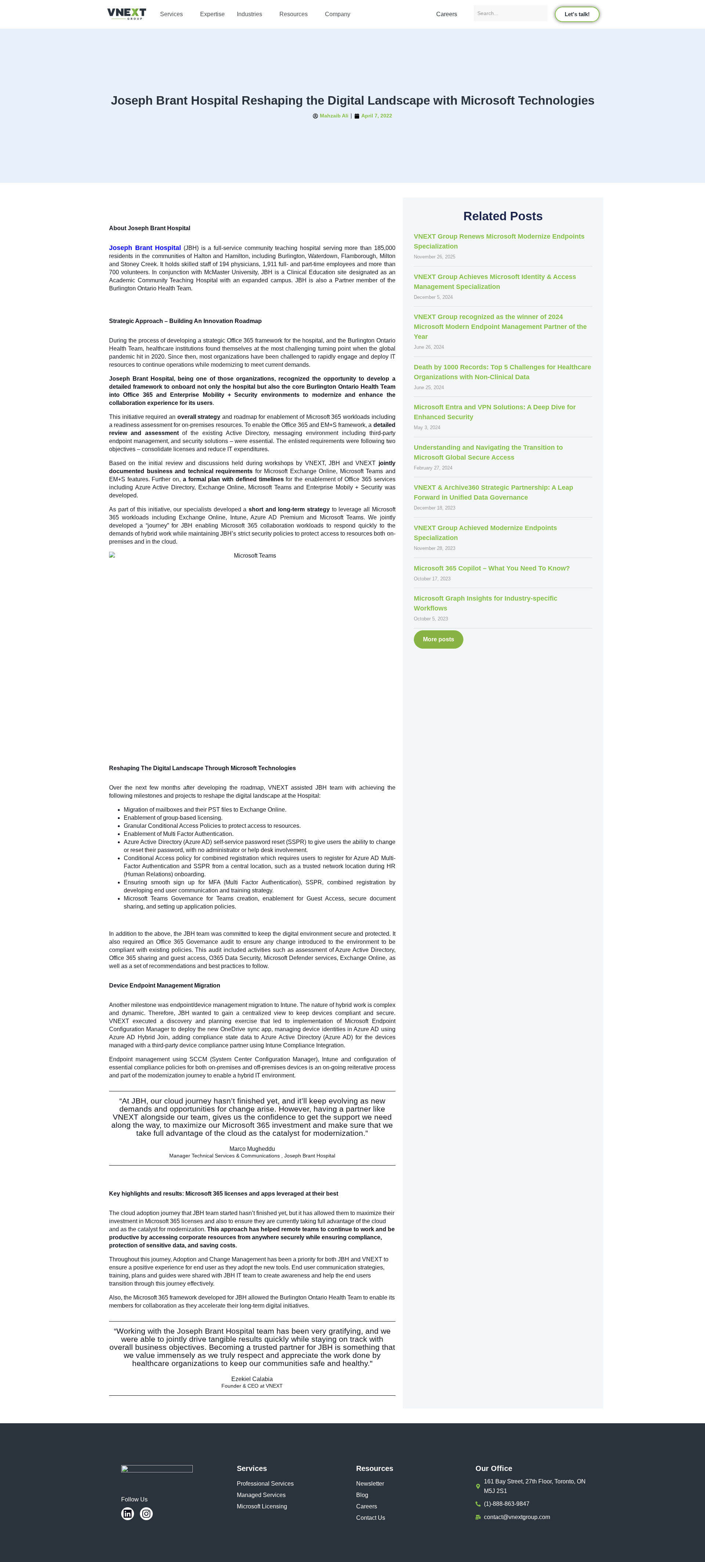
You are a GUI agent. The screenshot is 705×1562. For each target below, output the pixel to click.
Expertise (212, 14)
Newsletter (370, 1484)
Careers (366, 1506)
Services (171, 14)
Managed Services (261, 1495)
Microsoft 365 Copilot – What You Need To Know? (492, 568)
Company (337, 14)
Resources (293, 14)
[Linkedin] (127, 1513)
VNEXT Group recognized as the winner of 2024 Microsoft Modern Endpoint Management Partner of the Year (500, 326)
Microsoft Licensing (262, 1506)
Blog (362, 1495)
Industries (249, 14)
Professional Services (265, 1484)
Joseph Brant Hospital (145, 247)
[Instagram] (146, 1513)
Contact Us (370, 1518)
